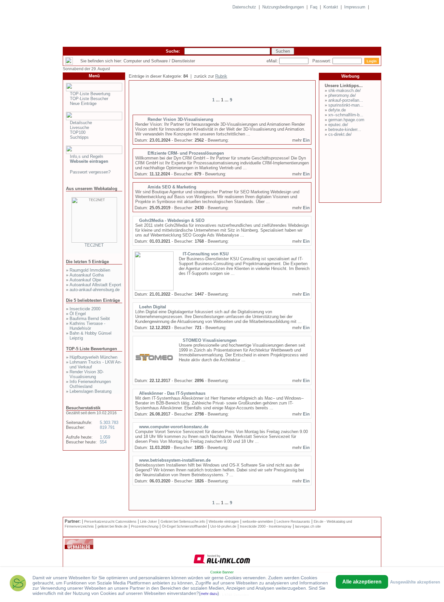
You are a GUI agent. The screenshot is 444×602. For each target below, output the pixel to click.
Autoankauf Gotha (87, 275)
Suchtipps (79, 137)
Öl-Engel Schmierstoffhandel (184, 526)
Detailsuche (81, 122)
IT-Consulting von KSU (206, 253)
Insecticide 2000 (85, 308)
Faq (313, 7)
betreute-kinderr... (344, 129)
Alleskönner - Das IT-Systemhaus (172, 393)
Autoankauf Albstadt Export (95, 284)
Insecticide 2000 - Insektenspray (266, 526)
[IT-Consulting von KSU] (154, 289)
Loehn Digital (152, 306)
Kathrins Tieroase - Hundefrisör (87, 326)
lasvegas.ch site (308, 526)
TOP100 (77, 132)
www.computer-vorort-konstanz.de (173, 426)
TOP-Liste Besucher (89, 98)
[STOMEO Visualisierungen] (154, 376)
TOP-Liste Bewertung (90, 93)
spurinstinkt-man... (345, 105)
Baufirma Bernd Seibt (90, 318)
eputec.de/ (338, 124)
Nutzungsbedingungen (283, 7)
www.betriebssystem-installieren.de (175, 460)
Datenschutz (244, 7)
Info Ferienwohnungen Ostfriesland (90, 384)
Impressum (354, 7)
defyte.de (337, 110)
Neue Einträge (83, 103)
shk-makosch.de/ (344, 90)
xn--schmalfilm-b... (345, 114)
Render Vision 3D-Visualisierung (87, 374)
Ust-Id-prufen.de (223, 526)
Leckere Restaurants (293, 521)
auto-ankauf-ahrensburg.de (95, 289)
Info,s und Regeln (86, 156)
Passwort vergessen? (90, 172)
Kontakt (330, 7)
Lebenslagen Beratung (90, 391)
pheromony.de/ (342, 95)
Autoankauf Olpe (85, 279)
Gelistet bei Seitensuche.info (183, 521)
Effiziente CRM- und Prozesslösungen (186, 153)
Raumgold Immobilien (90, 270)
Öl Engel (78, 313)
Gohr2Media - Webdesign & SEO (171, 220)
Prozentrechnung (144, 526)
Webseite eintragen (224, 521)
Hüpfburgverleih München (93, 357)
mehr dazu (209, 594)
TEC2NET (94, 245)
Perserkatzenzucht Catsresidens (110, 521)
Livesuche (79, 127)
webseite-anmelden (257, 521)
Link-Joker (148, 521)
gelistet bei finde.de (112, 526)
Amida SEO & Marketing (172, 187)
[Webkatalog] (79, 548)
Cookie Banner (222, 572)
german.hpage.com (346, 119)
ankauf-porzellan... (345, 100)
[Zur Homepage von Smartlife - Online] (18, 584)
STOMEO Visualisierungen (210, 340)
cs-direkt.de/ (340, 134)
